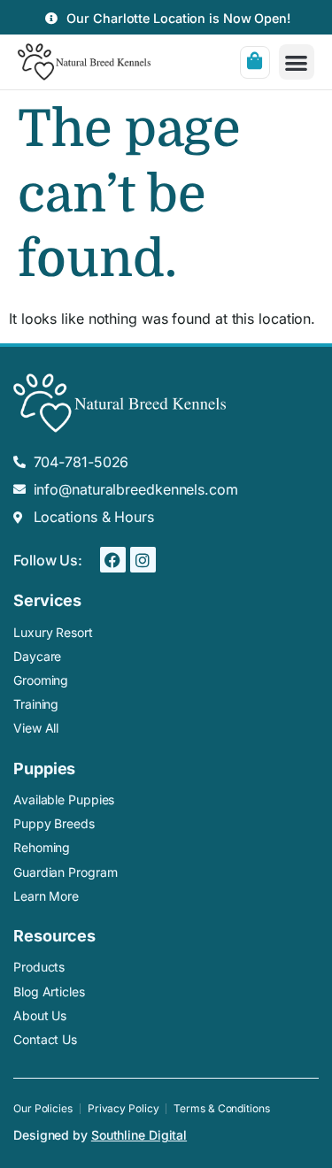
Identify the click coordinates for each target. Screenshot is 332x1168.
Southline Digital (139, 1134)
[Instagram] (143, 559)
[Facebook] (113, 559)
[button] (296, 62)
